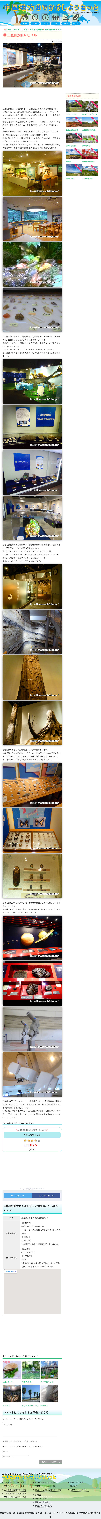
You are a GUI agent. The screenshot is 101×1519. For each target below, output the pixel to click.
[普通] (32, 1140)
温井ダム (44, 1405)
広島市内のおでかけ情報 (14, 1482)
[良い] (35, 1140)
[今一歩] (29, 1140)
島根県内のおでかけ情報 (45, 1486)
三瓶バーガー (8, 1382)
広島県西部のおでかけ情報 (15, 1489)
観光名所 (74, 1486)
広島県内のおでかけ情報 (14, 1486)
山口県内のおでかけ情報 (45, 1482)
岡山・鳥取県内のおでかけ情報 (48, 1489)
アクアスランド (47, 1382)
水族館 (38, 1494)
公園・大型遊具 (76, 1482)
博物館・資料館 (41, 1502)
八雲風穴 (7, 1405)
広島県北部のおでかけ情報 (15, 1497)
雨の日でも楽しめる (43, 1505)
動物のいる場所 (41, 1498)
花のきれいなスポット (79, 1489)
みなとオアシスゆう (30, 1405)
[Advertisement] (32, 96)
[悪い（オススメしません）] (25, 1140)
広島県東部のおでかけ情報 (15, 1493)
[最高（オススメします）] (39, 1140)
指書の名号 (26, 1382)
